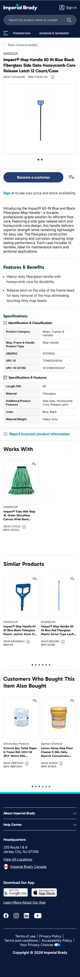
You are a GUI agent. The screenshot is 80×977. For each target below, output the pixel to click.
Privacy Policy (50, 936)
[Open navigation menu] (5, 33)
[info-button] (52, 77)
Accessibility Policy (57, 940)
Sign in (9, 193)
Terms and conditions (21, 940)
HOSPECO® (10, 53)
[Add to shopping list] (33, 464)
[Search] (69, 20)
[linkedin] (26, 915)
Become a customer (33, 177)
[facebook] (6, 915)
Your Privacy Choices (36, 945)
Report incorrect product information (39, 434)
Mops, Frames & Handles (22, 44)
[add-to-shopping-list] (71, 177)
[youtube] (37, 915)
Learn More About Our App (24, 902)
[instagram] (16, 915)
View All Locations (17, 859)
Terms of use (25, 936)
